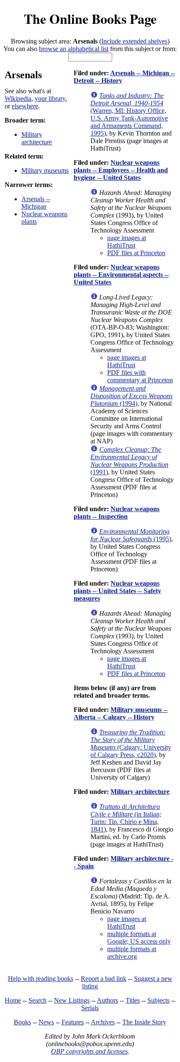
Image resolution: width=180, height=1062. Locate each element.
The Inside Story (144, 1022)
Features (73, 1022)
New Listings (72, 1000)
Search (37, 1000)
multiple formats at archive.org (131, 952)
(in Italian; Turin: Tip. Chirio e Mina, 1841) (125, 818)
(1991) (129, 461)
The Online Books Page (90, 18)
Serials (90, 1007)
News (46, 1022)
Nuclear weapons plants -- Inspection (116, 512)
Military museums (45, 170)
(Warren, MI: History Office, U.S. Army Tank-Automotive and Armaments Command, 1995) (129, 114)
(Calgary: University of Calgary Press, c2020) (130, 743)
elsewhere (25, 106)
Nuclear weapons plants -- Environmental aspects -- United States (121, 275)
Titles (133, 1000)
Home (13, 1000)
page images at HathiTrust (126, 241)
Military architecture (36, 138)
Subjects (158, 1000)
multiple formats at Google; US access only (139, 937)
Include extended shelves (134, 41)
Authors (107, 1000)
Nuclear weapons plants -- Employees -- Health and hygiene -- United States (121, 170)
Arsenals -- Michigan (35, 202)
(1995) (130, 535)
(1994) (131, 396)
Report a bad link (103, 978)
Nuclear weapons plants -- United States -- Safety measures (117, 591)
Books (22, 1022)
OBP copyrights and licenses (89, 1051)
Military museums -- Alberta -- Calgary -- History (120, 713)
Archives (103, 1022)
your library (50, 98)
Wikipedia (18, 98)
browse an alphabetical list (73, 48)
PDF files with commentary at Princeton (140, 376)
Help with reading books (40, 978)
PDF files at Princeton (136, 252)
